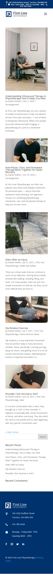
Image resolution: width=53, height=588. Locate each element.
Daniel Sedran (14, 101)
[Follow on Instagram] (12, 544)
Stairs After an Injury (16, 259)
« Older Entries (12, 432)
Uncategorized (12, 104)
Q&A (22, 400)
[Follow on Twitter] (17, 544)
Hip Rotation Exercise (16, 328)
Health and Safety (28, 265)
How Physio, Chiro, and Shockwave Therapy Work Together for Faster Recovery (24, 170)
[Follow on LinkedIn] (23, 544)
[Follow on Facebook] (6, 544)
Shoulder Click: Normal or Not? (21, 393)
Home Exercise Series (29, 334)
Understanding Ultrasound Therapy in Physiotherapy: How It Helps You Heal (25, 97)
